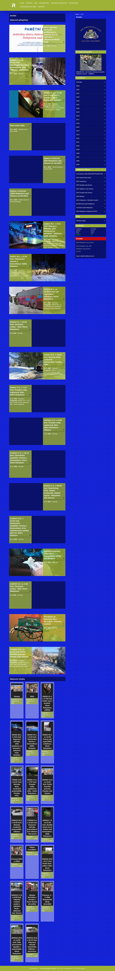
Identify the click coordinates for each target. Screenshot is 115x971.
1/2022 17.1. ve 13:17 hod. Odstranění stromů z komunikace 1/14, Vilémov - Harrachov (19, 65)
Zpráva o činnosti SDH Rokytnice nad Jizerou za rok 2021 (53, 160)
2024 (77, 93)
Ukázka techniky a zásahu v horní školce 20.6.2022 (32, 899)
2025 (77, 89)
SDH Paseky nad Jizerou (84, 192)
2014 (77, 131)
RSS (58, 968)
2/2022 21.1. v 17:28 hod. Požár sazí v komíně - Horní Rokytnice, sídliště (53, 96)
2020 (77, 108)
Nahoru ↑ (83, 968)
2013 (77, 134)
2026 (77, 86)
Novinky (29, 3)
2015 (77, 127)
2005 (77, 164)
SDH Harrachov (81, 181)
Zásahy (17, 696)
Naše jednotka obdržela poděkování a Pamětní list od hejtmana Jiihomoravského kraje (52, 34)
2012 (77, 138)
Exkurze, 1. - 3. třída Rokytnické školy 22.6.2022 (47, 899)
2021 (77, 104)
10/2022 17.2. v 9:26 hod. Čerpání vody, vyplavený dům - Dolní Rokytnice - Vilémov (53, 425)
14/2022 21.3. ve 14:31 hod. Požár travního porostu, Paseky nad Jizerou (19, 653)
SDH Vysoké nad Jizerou (84, 185)
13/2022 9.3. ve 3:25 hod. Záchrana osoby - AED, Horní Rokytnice (19, 587)
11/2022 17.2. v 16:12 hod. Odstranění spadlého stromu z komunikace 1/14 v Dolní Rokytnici (19, 458)
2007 (77, 157)
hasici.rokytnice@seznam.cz (85, 256)
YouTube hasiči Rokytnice (84, 207)
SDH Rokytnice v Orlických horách (87, 200)
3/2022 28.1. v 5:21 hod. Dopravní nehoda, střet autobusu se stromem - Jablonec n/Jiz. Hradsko (53, 230)
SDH (35, 3)
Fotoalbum (73, 3)
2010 (77, 146)
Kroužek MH (44, 3)
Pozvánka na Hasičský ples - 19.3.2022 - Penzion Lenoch (53, 620)
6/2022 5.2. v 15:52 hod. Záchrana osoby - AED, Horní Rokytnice (18, 325)
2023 (77, 97)
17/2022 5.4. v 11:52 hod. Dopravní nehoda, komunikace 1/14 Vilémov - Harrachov (32, 827)
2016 (77, 123)
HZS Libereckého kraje (83, 177)
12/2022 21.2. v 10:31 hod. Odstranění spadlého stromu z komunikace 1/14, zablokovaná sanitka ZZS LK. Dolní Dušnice (19, 526)
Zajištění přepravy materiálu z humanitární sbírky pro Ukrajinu (52, 554)
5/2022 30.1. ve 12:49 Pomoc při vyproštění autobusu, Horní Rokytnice (51, 294)
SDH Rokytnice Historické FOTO (86, 211)
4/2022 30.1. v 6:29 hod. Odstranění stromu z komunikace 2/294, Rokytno (18, 261)
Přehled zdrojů (81, 220)
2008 (77, 153)
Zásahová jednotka (59, 3)
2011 (77, 142)
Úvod (22, 3)
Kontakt (41, 7)
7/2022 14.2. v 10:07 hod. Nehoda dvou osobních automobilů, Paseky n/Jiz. (53, 359)
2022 (32, 696)
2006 (77, 161)
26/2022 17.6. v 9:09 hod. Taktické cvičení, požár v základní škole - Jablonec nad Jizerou (17, 904)
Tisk (62, 968)
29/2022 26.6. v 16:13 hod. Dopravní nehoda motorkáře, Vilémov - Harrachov (32, 944)
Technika (79, 82)
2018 (77, 116)
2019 (77, 112)
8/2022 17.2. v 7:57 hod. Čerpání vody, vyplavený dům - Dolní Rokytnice (18, 391)
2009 (77, 149)
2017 (77, 119)
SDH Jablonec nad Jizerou (84, 189)
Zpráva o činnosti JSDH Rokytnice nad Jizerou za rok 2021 (19, 193)
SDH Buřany (80, 196)
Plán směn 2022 (17, 126)
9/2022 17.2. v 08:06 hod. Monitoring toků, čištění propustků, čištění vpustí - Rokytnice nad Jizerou (53, 492)
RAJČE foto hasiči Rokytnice (85, 204)
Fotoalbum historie (28, 7)
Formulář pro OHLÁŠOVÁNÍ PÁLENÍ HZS (89, 174)
